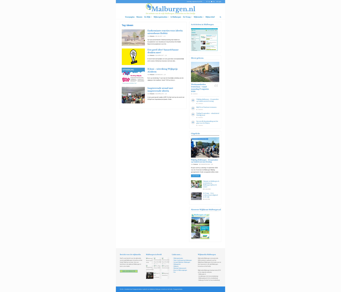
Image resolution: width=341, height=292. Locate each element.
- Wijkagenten (177, 264)
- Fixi (174, 272)
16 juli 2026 (207, 189)
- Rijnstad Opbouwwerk (179, 268)
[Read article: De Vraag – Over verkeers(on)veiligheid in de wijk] (196, 196)
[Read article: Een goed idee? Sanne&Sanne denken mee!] (133, 57)
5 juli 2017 (159, 36)
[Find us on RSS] (213, 1)
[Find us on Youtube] (211, 1)
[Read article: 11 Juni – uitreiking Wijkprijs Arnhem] (133, 76)
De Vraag (186, 17)
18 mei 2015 (159, 74)
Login (219, 1)
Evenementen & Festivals (200, 139)
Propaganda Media (177, 289)
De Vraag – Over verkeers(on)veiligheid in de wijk (210, 195)
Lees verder (196, 175)
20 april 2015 (160, 93)
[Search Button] (220, 17)
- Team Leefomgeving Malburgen (182, 260)
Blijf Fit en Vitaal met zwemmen (206, 107)
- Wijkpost (175, 266)
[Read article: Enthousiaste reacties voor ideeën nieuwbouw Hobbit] (133, 37)
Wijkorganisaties (160, 17)
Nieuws (139, 17)
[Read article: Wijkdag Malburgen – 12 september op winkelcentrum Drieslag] (205, 147)
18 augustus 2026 (205, 164)
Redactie (152, 36)
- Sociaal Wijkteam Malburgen (181, 262)
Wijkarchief (210, 17)
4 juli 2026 (207, 199)
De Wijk (147, 17)
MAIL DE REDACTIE (128, 271)
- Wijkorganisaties (178, 258)
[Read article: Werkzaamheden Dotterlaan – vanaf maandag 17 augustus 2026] (205, 72)
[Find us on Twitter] (209, 1)
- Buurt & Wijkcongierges (180, 270)
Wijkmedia (198, 17)
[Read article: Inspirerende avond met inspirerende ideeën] (133, 95)
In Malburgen (176, 17)
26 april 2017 (160, 55)
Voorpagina (129, 17)
